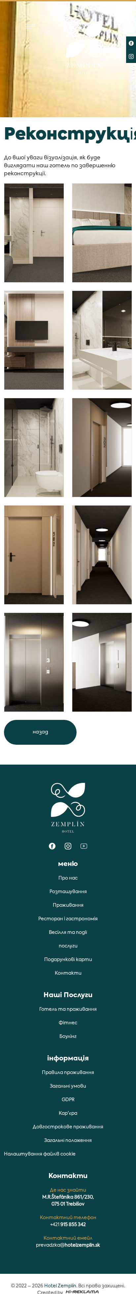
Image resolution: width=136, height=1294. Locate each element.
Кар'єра (68, 1113)
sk (68, 9)
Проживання (68, 905)
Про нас (68, 878)
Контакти (68, 973)
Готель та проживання (68, 1009)
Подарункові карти (68, 959)
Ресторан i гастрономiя (68, 919)
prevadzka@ (68, 1245)
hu (89, 9)
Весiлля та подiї (68, 932)
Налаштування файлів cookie (40, 1154)
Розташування (68, 892)
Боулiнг (68, 1036)
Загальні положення (68, 1140)
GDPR (68, 1100)
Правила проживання (68, 1072)
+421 (68, 1224)
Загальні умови (68, 1086)
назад (40, 731)
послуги (68, 946)
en (78, 9)
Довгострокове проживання (68, 1127)
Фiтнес (68, 1023)
